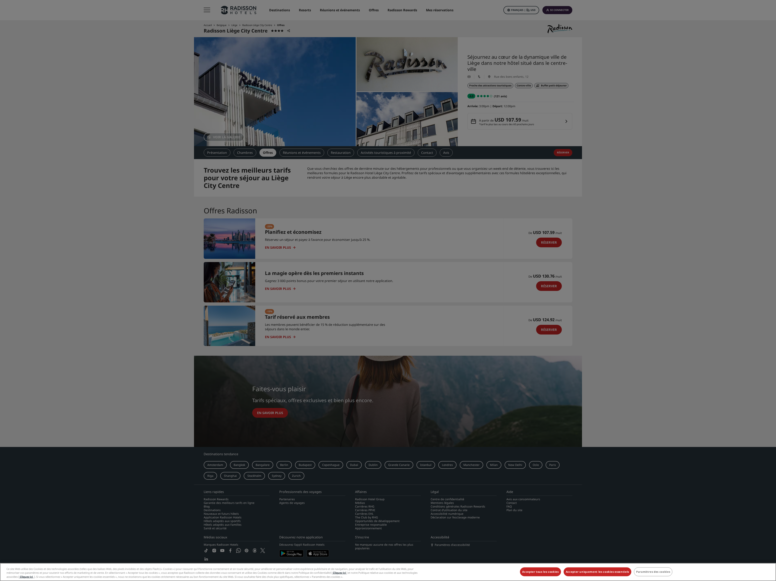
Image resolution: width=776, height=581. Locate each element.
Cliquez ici (339, 573)
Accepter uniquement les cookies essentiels (597, 572)
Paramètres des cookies (653, 572)
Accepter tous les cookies (540, 572)
